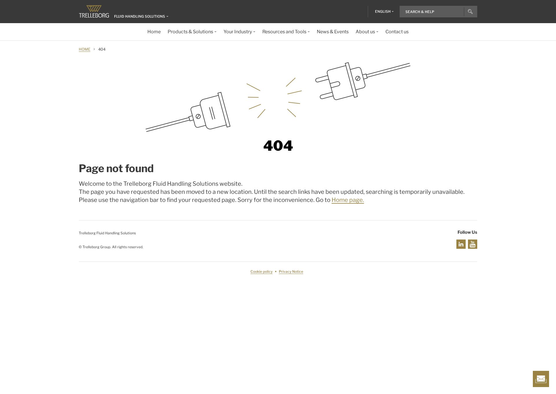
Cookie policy (261, 271)
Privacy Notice (291, 271)
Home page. (348, 199)
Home (84, 49)
